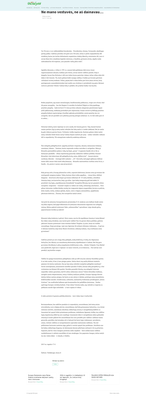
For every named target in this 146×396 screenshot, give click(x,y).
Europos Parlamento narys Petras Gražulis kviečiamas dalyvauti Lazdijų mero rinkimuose (40, 377)
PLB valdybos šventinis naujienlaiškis (91, 7)
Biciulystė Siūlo (32, 382)
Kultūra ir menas (68, 7)
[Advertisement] (73, 33)
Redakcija (29, 7)
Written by (46, 16)
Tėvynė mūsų (45, 7)
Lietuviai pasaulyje (55, 7)
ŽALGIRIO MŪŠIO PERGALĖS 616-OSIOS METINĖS (102, 376)
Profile (55, 364)
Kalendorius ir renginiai (111, 7)
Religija (76, 7)
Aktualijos (37, 7)
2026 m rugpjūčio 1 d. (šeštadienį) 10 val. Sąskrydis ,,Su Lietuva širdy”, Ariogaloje (72, 377)
